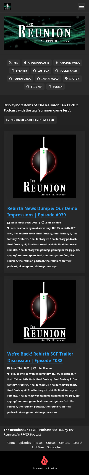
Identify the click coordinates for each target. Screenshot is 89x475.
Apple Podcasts (38, 62)
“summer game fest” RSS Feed (32, 120)
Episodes (25, 443)
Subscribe (53, 447)
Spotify (74, 78)
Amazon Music (70, 62)
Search (78, 443)
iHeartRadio (50, 78)
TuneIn (58, 86)
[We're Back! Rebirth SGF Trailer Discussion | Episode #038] (44, 311)
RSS (15, 62)
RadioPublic (22, 78)
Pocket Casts (69, 70)
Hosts (38, 443)
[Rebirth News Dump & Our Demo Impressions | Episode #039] (44, 166)
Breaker (21, 70)
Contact (64, 443)
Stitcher (36, 86)
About (11, 443)
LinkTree (38, 447)
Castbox (43, 70)
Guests (50, 443)
